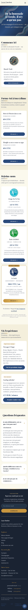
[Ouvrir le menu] (25, 2)
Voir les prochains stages (14, 367)
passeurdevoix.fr (12, 585)
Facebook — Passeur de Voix (9, 573)
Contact (3, 560)
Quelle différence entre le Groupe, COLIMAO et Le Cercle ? (14, 469)
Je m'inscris (14, 511)
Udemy (10, 591)
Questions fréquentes (7, 558)
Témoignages (5, 555)
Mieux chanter (5, 535)
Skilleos (9, 588)
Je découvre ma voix (7, 545)
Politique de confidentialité (19, 604)
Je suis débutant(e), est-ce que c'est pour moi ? (14, 423)
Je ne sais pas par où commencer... (14, 480)
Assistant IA (4, 563)
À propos (4, 553)
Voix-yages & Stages (7, 538)
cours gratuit (17, 588)
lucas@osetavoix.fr (6, 575)
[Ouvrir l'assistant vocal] (24, 606)
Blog (2, 543)
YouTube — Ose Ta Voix (8, 570)
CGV (12, 604)
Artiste (3, 540)
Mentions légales (3, 604)
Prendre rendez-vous (14, 400)
